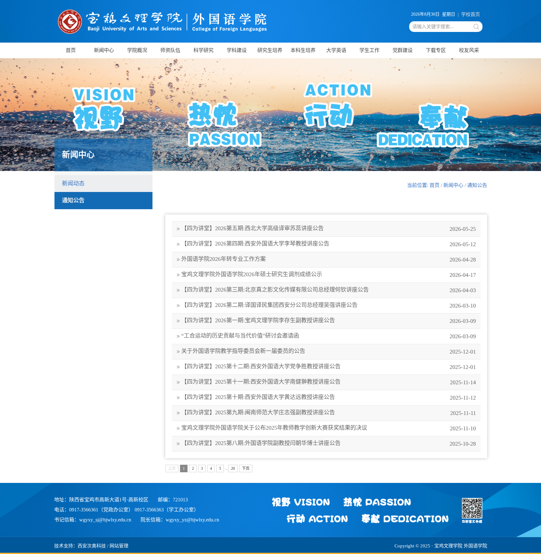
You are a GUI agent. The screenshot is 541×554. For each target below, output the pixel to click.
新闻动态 (73, 183)
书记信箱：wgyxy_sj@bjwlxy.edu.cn (92, 519)
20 (233, 468)
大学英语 (336, 50)
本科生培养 (303, 50)
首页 (71, 50)
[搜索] (476, 26)
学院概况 (137, 50)
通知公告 (73, 200)
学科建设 (237, 50)
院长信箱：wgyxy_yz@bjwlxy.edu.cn (180, 519)
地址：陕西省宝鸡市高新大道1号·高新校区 (101, 499)
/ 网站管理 (117, 545)
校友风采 (469, 50)
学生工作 (369, 50)
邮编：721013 (173, 499)
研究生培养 (269, 50)
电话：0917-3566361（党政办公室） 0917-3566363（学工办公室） (126, 509)
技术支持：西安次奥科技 (80, 545)
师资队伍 (170, 50)
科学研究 (203, 50)
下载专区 (436, 50)
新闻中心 (104, 50)
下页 (246, 468)
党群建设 (403, 50)
